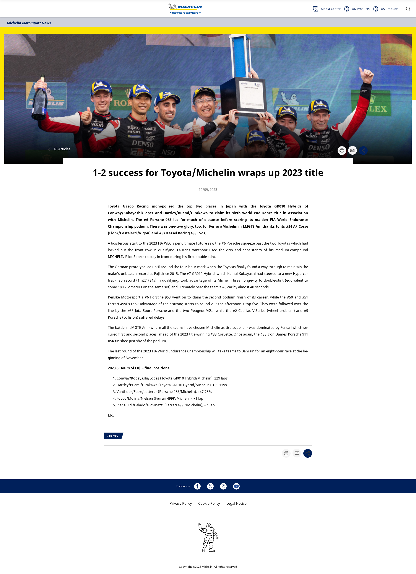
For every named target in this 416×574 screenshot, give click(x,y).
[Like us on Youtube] (236, 486)
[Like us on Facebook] (197, 486)
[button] (408, 8)
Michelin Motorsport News (29, 23)
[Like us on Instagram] (223, 486)
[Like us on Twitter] (210, 486)
